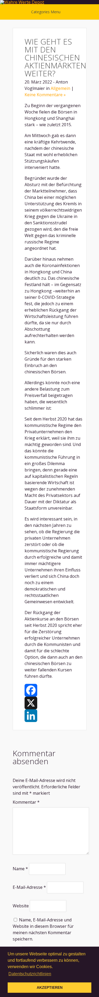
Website (21, 906)
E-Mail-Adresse (29, 887)
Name (20, 869)
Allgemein (60, 88)
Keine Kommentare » (45, 95)
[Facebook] (53, 690)
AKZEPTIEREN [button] (50, 987)
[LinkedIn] (53, 715)
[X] (53, 703)
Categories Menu (45, 11)
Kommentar (26, 802)
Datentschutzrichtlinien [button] (29, 974)
